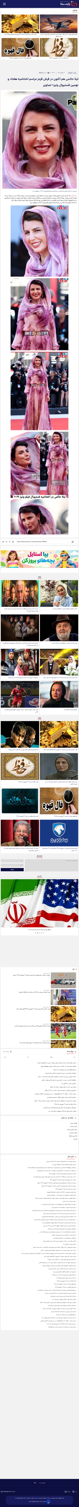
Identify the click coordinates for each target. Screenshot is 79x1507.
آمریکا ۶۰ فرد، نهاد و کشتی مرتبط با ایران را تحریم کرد (63, 1296)
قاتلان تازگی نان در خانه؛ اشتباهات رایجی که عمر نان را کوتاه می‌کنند (59, 1241)
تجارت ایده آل (73, 1133)
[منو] (4, 4)
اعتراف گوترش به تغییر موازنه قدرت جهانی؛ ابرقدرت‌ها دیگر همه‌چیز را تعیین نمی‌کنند (55, 1198)
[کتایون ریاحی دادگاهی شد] (59, 694)
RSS (35, 1483)
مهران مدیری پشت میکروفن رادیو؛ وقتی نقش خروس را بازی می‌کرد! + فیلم (55, 1101)
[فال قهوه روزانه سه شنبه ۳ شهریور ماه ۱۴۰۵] (20, 47)
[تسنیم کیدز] (39, 560)
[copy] (72, 542)
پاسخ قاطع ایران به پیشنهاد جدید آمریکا (64, 1070)
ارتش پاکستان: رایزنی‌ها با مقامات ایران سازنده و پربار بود (62, 1269)
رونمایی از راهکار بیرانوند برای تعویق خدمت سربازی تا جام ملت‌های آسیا (59, 1204)
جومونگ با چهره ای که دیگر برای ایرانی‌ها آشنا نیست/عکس (23, 678)
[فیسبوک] (9, 542)
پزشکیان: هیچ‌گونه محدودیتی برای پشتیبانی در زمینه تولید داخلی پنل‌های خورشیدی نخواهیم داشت (51, 1168)
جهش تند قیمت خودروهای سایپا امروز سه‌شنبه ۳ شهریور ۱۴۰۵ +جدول (31, 975)
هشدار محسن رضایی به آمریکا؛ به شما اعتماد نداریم (63, 1312)
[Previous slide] (3, 899)
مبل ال (75, 1139)
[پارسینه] (67, 4)
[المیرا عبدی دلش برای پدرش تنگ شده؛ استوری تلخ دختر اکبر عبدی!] (59, 662)
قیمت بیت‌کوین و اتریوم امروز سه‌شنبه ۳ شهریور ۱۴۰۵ (62, 1174)
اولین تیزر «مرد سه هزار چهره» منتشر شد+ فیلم (63, 1087)
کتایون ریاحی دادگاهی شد (70, 710)
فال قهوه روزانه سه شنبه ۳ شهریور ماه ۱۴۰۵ (20, 58)
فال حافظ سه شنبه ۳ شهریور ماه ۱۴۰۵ (58, 58)
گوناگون (75, 10)
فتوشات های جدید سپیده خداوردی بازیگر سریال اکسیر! (60, 1073)
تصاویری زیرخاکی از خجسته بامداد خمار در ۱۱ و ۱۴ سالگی (60, 1090)
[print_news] (13, 542)
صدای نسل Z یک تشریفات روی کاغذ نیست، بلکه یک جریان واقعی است (58, 1318)
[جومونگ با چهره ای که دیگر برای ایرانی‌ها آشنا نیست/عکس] (20, 662)
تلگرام (68, 1492)
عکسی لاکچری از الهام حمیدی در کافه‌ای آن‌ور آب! (65, 609)
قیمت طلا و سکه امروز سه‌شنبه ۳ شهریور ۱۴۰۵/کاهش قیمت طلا (20, 34)
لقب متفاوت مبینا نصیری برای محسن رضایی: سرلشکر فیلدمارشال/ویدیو (59, 1217)
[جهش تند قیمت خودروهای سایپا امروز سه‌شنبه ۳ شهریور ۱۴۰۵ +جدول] (63, 980)
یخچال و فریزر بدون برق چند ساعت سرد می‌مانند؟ (64, 1275)
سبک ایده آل (73, 1126)
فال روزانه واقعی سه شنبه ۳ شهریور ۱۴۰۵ (27, 816)
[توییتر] (3, 542)
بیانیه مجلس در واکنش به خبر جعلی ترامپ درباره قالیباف (62, 1327)
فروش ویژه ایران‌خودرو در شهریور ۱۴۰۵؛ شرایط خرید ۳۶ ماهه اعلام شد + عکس (59, 849)
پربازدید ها (70, 1051)
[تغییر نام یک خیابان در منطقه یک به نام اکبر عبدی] (59, 627)
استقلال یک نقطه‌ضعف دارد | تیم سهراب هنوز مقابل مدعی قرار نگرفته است (57, 1232)
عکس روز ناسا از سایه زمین (69, 1201)
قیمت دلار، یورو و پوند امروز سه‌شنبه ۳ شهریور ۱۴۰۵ (63, 1180)
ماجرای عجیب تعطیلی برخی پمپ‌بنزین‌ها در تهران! (64, 1235)
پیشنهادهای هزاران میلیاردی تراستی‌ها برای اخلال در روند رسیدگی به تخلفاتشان (57, 1290)
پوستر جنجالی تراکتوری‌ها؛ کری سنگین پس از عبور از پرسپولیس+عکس (32, 1026)
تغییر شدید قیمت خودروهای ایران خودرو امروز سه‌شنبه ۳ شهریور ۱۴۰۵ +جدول (56, 1183)
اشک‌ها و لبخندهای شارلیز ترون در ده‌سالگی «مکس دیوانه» (23, 750)
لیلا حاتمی (74, 196)
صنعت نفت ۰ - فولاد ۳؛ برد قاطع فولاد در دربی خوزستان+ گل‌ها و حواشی (55, 1094)
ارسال (12, 870)
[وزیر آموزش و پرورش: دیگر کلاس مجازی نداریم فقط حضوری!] (63, 997)
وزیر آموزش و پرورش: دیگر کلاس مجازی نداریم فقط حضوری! (34, 992)
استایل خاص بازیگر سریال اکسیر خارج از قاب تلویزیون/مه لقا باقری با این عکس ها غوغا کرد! (20, 644)
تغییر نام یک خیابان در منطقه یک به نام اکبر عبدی (64, 643)
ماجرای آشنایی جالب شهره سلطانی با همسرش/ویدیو (61, 1097)
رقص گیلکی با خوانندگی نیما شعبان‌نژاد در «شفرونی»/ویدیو (61, 1195)
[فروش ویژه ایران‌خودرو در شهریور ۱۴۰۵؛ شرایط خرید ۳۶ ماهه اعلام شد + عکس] (59, 833)
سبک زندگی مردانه (72, 1130)
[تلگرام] (6, 542)
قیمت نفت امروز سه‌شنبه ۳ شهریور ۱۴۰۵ (65, 1189)
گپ (76, 1492)
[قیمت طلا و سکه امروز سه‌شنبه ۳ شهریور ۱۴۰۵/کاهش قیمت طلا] (20, 23)
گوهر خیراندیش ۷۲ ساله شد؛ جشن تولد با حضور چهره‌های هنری (58, 1066)
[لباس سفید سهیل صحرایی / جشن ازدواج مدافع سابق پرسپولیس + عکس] (20, 694)
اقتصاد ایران (73, 1123)
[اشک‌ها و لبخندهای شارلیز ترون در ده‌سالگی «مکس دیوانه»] (20, 734)
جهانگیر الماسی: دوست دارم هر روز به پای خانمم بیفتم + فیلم (59, 1080)
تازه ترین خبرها (73, 1136)
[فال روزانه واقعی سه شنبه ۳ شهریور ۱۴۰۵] (20, 801)
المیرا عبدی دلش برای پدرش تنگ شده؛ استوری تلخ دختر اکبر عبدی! (60, 678)
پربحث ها (6, 1052)
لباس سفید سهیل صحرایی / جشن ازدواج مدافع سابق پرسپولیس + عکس (21, 711)
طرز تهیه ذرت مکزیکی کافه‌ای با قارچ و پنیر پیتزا (64, 1272)
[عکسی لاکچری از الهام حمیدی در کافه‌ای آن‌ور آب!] (59, 593)
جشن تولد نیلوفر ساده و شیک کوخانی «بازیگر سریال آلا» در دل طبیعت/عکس (61, 783)
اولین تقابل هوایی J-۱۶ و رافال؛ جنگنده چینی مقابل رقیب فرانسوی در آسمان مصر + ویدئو (58, 35)
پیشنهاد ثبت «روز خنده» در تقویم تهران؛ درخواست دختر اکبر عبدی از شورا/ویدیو (56, 1171)
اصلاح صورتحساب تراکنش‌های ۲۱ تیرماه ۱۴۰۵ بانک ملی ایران (61, 1161)
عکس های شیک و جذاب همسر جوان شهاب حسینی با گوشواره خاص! (56, 1063)
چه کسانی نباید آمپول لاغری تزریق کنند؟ (66, 1278)
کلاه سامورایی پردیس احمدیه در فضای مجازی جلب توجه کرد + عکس (57, 1077)
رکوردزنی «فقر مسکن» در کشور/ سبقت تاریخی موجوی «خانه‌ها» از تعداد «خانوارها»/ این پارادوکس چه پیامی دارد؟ (48, 1253)
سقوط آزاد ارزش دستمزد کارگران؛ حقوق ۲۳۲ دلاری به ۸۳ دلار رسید (59, 1226)
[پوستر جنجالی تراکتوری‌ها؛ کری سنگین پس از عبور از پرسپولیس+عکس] (63, 1031)
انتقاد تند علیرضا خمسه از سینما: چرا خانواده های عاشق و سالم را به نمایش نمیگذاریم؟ (21, 849)
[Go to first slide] (75, 899)
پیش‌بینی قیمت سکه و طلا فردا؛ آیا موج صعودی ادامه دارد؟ (35, 1043)
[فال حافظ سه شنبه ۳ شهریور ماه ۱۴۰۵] (58, 47)
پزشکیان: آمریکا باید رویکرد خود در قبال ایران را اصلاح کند (62, 1306)
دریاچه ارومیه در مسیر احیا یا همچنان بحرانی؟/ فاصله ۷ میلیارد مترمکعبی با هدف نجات (55, 1220)
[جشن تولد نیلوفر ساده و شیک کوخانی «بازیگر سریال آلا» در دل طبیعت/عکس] (59, 766)
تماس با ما (42, 1483)
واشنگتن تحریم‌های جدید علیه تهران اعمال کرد (64, 1238)
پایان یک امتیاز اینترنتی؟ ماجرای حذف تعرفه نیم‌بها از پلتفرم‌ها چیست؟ (59, 1223)
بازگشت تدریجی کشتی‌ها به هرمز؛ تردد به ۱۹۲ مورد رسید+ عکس (60, 1293)
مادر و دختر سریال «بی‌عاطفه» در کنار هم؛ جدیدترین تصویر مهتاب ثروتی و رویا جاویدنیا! (21, 610)
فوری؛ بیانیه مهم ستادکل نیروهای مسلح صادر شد (62, 1111)
